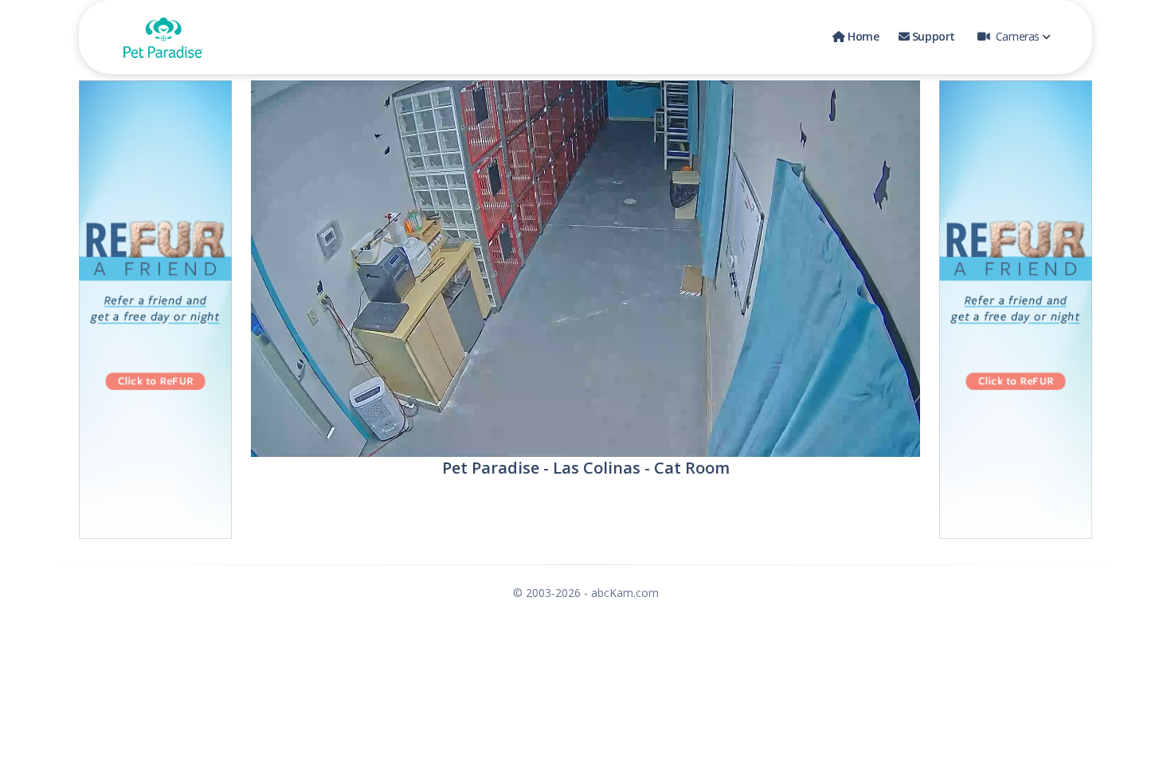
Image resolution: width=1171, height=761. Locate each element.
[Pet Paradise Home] (163, 37)
